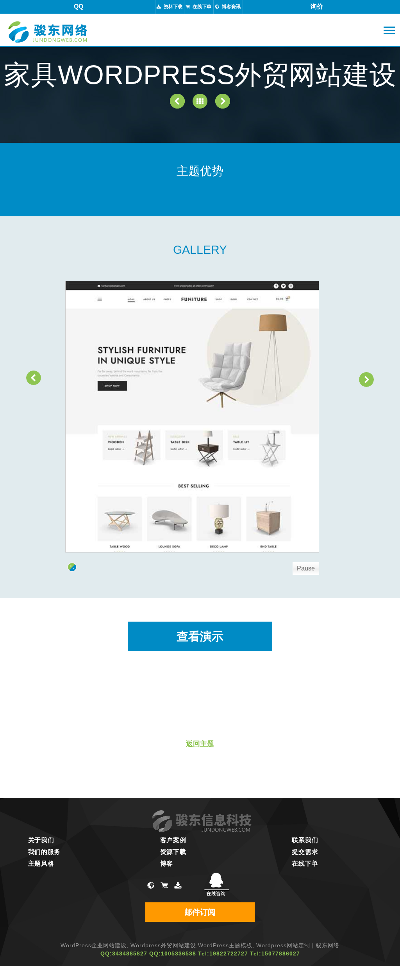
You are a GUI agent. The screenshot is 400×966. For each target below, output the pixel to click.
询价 (317, 6)
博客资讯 (231, 6)
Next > (366, 379)
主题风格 (41, 863)
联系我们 (305, 840)
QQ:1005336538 (172, 953)
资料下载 (173, 6)
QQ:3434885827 (123, 953)
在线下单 (202, 6)
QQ (78, 6)
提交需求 (305, 851)
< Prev (33, 378)
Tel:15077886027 (275, 953)
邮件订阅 (200, 912)
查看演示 (200, 636)
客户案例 (173, 840)
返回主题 (200, 744)
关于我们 (41, 840)
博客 (166, 863)
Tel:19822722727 (223, 953)
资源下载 (173, 851)
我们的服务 (44, 851)
